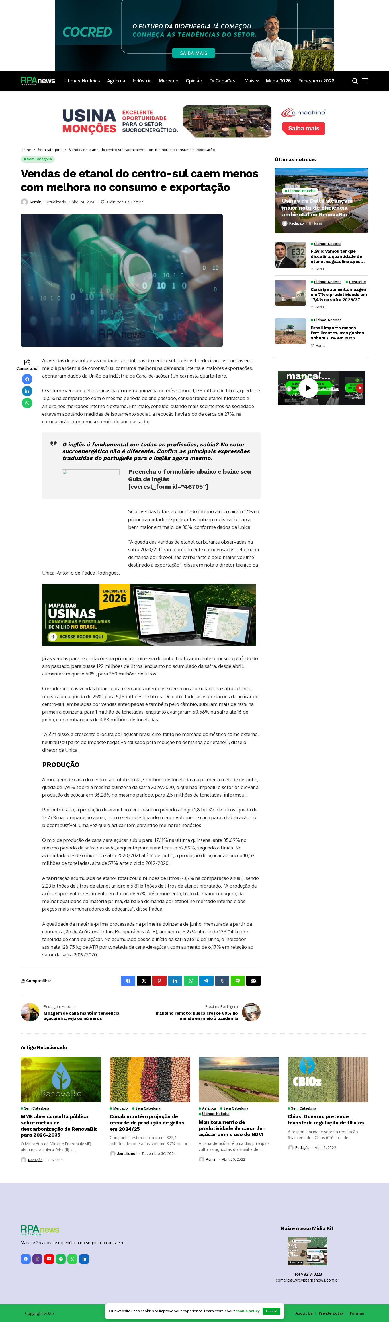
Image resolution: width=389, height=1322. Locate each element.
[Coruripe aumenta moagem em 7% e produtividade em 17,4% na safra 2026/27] (290, 293)
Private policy (331, 1255)
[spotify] (61, 1202)
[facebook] (26, 1202)
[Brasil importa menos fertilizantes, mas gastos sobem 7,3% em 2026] (290, 331)
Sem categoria (50, 149)
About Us (304, 1255)
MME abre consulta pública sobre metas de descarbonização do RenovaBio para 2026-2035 (59, 1068)
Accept (271, 1311)
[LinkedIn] (84, 1202)
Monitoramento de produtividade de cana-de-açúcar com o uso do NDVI (232, 1071)
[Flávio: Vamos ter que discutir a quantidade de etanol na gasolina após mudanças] (290, 255)
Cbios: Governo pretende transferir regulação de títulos (326, 1062)
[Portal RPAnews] (38, 81)
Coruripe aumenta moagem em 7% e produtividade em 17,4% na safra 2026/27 (339, 294)
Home (26, 149)
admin (35, 202)
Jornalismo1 (127, 1096)
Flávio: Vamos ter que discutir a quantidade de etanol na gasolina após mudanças (336, 256)
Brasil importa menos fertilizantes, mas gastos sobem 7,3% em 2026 (337, 333)
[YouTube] (49, 1202)
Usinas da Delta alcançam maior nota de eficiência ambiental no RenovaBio (317, 207)
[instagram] (37, 1202)
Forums (357, 1255)
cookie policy (248, 1311)
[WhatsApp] (72, 1202)
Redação (296, 223)
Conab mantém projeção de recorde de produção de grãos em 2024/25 (147, 1065)
